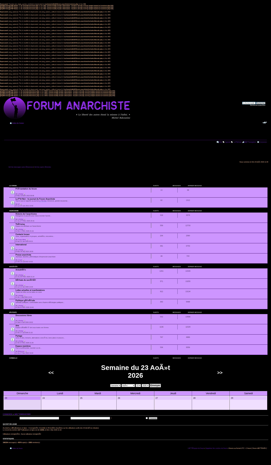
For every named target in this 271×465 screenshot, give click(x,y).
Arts (17, 326)
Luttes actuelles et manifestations (30, 290)
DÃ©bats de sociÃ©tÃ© (26, 280)
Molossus (21, 351)
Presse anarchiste (23, 255)
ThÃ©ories (20, 224)
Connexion (263, 142)
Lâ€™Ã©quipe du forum (196, 448)
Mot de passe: (65, 418)
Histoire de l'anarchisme (26, 214)
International (21, 245)
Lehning (20, 194)
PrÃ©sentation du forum (26, 189)
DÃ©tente (13, 312)
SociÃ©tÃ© (13, 266)
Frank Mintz (22, 239)
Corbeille (13, 358)
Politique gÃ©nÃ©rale (25, 300)
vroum (20, 260)
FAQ (220, 142)
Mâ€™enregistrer (250, 142)
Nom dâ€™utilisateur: (11, 418)
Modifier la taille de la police (265, 122)
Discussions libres (24, 315)
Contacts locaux (22, 234)
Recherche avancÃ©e (257, 105)
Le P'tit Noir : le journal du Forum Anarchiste (35, 199)
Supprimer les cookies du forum (216, 448)
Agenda (227, 142)
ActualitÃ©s (21, 270)
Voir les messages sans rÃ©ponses (20, 167)
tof (18, 204)
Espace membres (23, 346)
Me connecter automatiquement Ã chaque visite (128, 418)
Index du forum (18, 123)
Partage (19, 336)
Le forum (13, 185)
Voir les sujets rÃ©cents (42, 167)
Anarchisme (14, 211)
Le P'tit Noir (237, 142)
